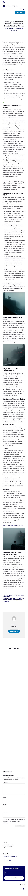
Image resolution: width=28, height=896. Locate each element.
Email (4, 804)
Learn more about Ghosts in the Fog (13, 525)
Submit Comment (20, 826)
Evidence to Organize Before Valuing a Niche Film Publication (13, 668)
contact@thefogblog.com (10, 856)
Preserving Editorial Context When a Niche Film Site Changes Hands (13, 694)
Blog (20, 28)
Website (5, 812)
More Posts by (14, 631)
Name (5, 797)
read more (7, 682)
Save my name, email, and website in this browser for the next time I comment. (14, 821)
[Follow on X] (7, 860)
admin (8, 28)
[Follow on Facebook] (4, 860)
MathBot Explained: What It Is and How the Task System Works (13, 732)
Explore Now (20, 12)
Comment (6, 782)
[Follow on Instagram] (10, 860)
